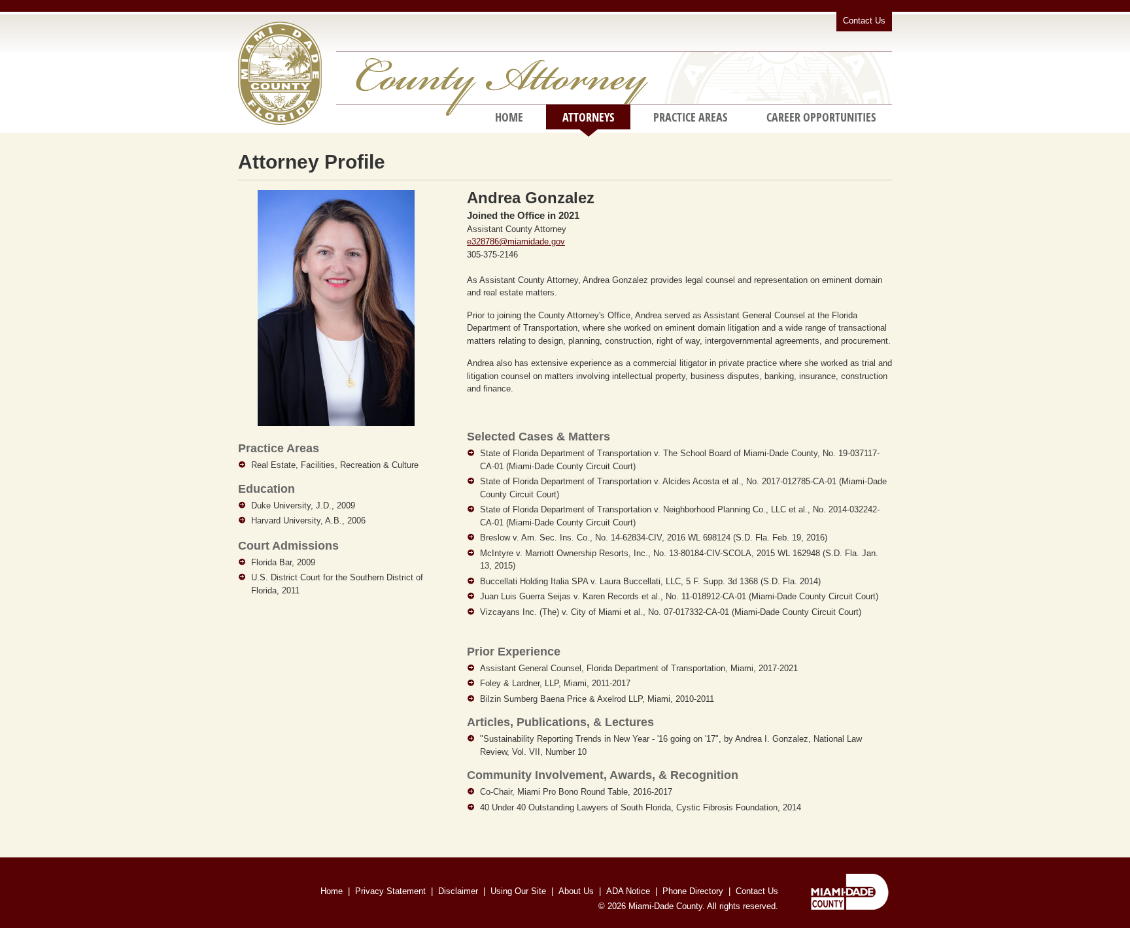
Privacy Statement (390, 891)
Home (509, 117)
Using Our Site (518, 891)
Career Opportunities (821, 117)
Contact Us (864, 20)
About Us (576, 891)
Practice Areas (690, 117)
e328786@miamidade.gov (516, 241)
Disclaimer (458, 891)
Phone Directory (692, 891)
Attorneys (588, 117)
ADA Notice (628, 891)
